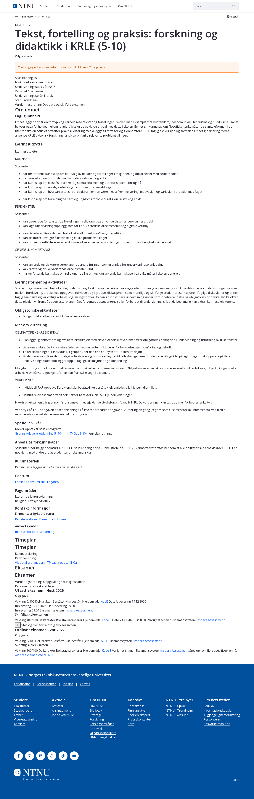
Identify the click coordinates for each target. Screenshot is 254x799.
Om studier (21, 706)
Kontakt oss (136, 706)
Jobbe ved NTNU (63, 715)
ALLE (104, 601)
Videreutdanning (25, 719)
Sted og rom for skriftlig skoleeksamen (48, 625)
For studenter (46, 684)
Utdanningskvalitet (103, 737)
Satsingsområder (102, 724)
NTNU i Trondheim (179, 710)
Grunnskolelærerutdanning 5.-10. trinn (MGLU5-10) (51, 433)
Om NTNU (97, 706)
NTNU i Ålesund (177, 715)
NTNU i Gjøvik (176, 706)
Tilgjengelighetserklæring (222, 715)
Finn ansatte (136, 710)
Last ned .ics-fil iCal (65, 563)
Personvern (212, 719)
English (234, 16)
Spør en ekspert (139, 715)
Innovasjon (97, 728)
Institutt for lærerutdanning (34, 532)
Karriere (19, 724)
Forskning (97, 719)
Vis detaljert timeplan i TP (33, 563)
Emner (18, 715)
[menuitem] (46, 6)
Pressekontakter (139, 719)
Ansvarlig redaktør (217, 724)
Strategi (95, 715)
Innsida (68, 684)
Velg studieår (23, 56)
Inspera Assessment (79, 610)
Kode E (106, 620)
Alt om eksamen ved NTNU (34, 655)
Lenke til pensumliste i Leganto (37, 482)
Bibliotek (96, 710)
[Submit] (234, 6)
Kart (131, 724)
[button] (16, 16)
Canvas (85, 684)
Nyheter (57, 706)
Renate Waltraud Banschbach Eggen (40, 519)
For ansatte (22, 684)
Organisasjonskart (103, 733)
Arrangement (61, 710)
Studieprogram (24, 710)
